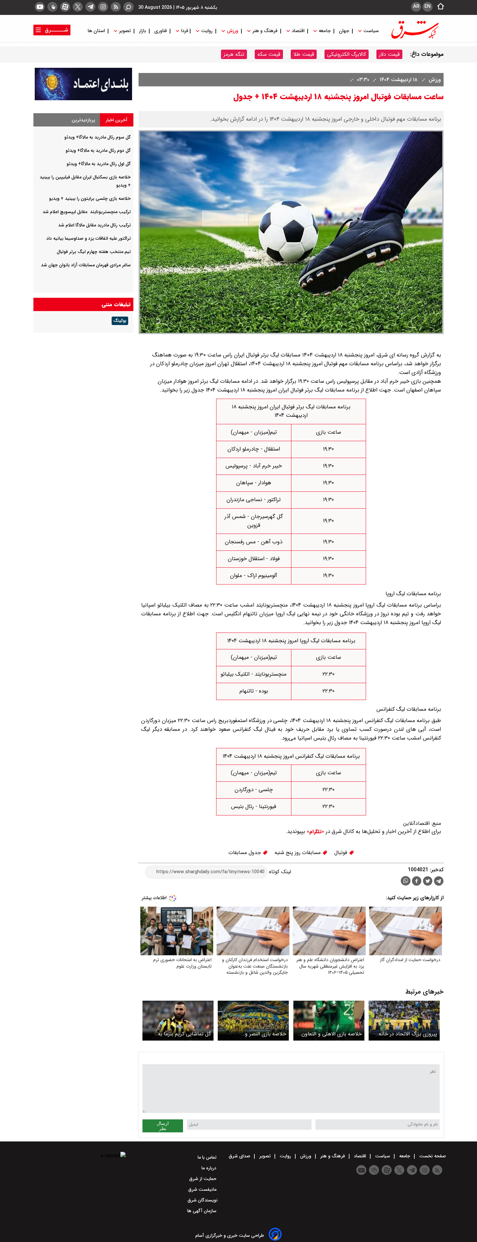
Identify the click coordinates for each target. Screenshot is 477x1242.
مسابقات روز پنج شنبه (298, 853)
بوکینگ (120, 321)
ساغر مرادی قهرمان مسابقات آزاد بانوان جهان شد (86, 265)
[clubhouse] (52, 7)
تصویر (125, 31)
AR (416, 6)
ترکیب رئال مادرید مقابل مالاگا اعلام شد (94, 225)
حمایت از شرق (203, 1178)
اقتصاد (298, 31)
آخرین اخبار (117, 120)
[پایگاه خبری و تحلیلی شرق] (414, 38)
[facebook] (417, 881)
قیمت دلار (389, 54)
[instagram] (103, 7)
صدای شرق (240, 1156)
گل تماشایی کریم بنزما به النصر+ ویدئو (184, 1034)
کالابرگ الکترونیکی (346, 54)
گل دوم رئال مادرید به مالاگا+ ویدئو (98, 150)
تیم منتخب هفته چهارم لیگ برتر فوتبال (94, 251)
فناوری (160, 31)
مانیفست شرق (203, 1189)
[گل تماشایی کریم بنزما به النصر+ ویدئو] (178, 1021)
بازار (142, 31)
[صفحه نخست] (439, 7)
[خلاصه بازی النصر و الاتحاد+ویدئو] (253, 1021)
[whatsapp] (405, 881)
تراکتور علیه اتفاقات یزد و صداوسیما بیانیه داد (88, 238)
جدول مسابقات (245, 853)
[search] (128, 7)
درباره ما (210, 1168)
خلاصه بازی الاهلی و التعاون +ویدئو (331, 1034)
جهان (343, 31)
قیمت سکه (268, 54)
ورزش (232, 31)
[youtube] (40, 7)
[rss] (116, 7)
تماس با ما (208, 1157)
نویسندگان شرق (203, 1200)
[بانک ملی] (83, 99)
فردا (184, 31)
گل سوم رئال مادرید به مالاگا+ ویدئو (97, 137)
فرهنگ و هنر (265, 31)
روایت (207, 31)
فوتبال (341, 853)
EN (427, 6)
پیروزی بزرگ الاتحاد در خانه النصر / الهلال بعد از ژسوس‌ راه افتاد (405, 1034)
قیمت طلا (303, 54)
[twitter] (78, 7)
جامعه (324, 31)
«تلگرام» (314, 832)
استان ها (97, 31)
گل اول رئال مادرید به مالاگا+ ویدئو (99, 163)
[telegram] (90, 7)
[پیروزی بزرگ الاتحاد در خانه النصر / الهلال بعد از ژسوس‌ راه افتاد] (404, 1021)
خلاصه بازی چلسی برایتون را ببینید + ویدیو (90, 198)
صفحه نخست (432, 1156)
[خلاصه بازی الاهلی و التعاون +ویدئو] (328, 1021)
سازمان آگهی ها (202, 1210)
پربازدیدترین (83, 120)
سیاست (371, 31)
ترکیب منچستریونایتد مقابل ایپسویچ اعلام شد (87, 211)
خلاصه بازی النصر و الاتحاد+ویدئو (265, 1034)
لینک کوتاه (279, 872)
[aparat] (65, 7)
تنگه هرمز (234, 54)
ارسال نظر (163, 1126)
